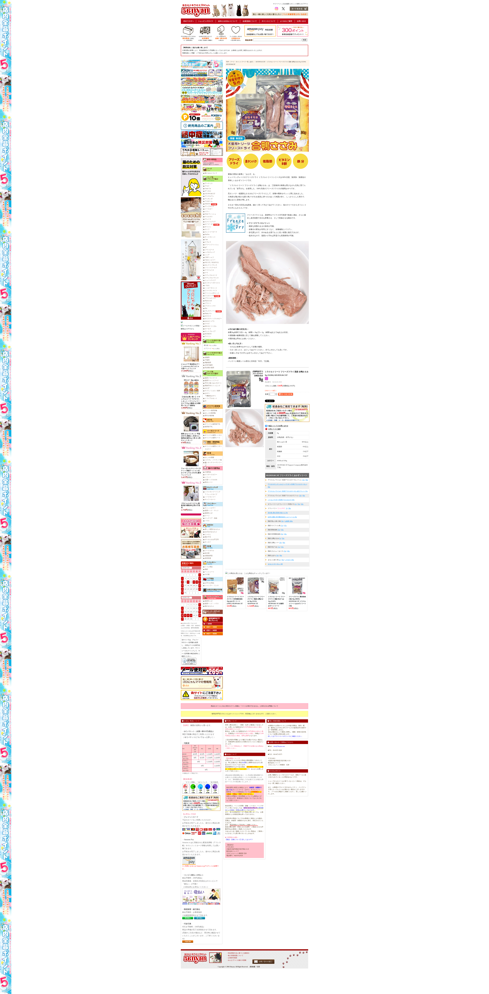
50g (282, 521)
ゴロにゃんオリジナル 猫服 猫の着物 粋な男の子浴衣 (190, 505)
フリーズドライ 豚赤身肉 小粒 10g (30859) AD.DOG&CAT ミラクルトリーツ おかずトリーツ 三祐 (297, 601)
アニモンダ (209, 199)
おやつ (207, 393)
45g (285, 525)
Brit (206, 308)
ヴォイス (208, 219)
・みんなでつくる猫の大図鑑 (236, 960)
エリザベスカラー (211, 474)
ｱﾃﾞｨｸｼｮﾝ (208, 191)
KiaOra (207, 234)
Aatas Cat (208, 188)
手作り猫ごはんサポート (213, 383)
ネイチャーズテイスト (212, 283)
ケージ (207, 516)
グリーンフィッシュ (212, 245)
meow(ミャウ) (209, 321)
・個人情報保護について (234, 955)
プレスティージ (210, 311)
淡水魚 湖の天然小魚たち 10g (278, 513)
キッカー (208, 542)
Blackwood (208, 301)
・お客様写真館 (231, 958)
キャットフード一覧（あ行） (245, 61)
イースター (209, 209)
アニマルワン (209, 196)
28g (289, 508)
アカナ (207, 186)
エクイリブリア (210, 222)
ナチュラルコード (211, 275)
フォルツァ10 (209, 295)
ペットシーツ (209, 572)
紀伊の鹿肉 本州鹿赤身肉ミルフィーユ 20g (282, 517)
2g (295, 504)
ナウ (206, 273)
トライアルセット (211, 398)
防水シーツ (209, 482)
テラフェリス (209, 270)
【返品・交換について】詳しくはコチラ (239, 839)
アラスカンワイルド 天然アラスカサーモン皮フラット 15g (288, 491)
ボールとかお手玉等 (212, 539)
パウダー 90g (289, 560)
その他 (207, 574)
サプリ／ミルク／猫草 (212, 391)
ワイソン (208, 336)
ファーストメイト (211, 290)
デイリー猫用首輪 (211, 410)
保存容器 (208, 558)
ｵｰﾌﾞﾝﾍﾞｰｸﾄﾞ (209, 224)
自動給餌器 (209, 556)
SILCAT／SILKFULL (212, 262)
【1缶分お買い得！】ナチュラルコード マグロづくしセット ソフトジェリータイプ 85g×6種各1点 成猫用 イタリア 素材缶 (190, 401)
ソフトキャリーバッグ (212, 492)
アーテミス (209, 183)
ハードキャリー (210, 497)
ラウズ (207, 324)
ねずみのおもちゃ (211, 532)
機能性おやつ (211, 396)
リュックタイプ (211, 494)
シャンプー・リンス (212, 585)
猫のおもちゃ (209, 606)
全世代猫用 (209, 365)
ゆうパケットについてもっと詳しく (199, 737)
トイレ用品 (209, 567)
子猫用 (207, 360)
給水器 (207, 553)
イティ (207, 211)
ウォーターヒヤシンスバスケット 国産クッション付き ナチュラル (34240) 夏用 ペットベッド (191, 471)
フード (232, 61)
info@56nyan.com (279, 746)
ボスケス (208, 316)
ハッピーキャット (211, 288)
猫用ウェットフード (212, 380)
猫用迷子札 (209, 427)
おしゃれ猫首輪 (210, 413)
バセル (207, 285)
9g (280, 538)
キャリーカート (210, 499)
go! (206, 247)
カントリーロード (211, 232)
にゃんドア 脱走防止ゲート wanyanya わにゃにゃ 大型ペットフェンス (190, 366)
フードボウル (209, 550)
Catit (206, 239)
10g (303, 480)
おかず (207, 388)
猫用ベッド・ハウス (212, 603)
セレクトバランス (211, 265)
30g (283, 560)
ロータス (208, 329)
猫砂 (206, 569)
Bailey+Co (208, 313)
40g (307, 480)
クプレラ (208, 242)
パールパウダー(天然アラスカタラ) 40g (281, 500)
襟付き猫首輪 (209, 415)
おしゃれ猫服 (209, 457)
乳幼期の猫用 (209, 368)
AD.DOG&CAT (210, 194)
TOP (227, 61)
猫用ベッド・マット (212, 510)
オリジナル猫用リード (212, 438)
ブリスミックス (210, 306)
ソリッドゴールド (211, 267)
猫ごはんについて (211, 173)
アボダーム (209, 201)
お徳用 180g (289, 521)
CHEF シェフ (209, 257)
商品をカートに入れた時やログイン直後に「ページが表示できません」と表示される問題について (244, 706)
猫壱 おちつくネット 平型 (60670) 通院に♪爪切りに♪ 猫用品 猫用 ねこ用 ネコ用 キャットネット (190, 437)
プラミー (208, 303)
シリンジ (208, 477)
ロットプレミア (210, 331)
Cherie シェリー (210, 260)
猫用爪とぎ (209, 513)
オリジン (208, 227)
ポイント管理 (295, 4)
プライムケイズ (210, 298)
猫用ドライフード (211, 378)
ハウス (207, 521)
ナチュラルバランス (212, 278)
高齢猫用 (208, 362)
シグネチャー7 (210, 252)
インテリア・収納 (211, 518)
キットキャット (210, 237)
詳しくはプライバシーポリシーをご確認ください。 (285, 736)
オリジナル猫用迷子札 (212, 424)
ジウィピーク (209, 250)
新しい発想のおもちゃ (212, 529)
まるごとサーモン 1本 (275, 564)
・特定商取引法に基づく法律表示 (237, 953)
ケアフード (208, 348)
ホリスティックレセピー (213, 318)
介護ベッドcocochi (211, 480)
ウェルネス (209, 216)
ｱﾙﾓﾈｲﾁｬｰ (208, 204)
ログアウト (304, 4)
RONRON (208, 334)
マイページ (277, 4)
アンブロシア (209, 206)
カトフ (207, 229)
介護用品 (208, 472)
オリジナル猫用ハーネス (213, 435)
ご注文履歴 (285, 4)
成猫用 (207, 357)
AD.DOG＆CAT (260, 61)
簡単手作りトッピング (212, 385)
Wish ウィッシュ (210, 214)
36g (283, 538)
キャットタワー (210, 508)
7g (286, 508)
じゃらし (208, 534)
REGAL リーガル (210, 326)
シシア (207, 255)
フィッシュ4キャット (212, 293)
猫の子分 (208, 537)
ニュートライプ (210, 280)
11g (282, 525)
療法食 (206, 345)
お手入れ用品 (209, 583)
